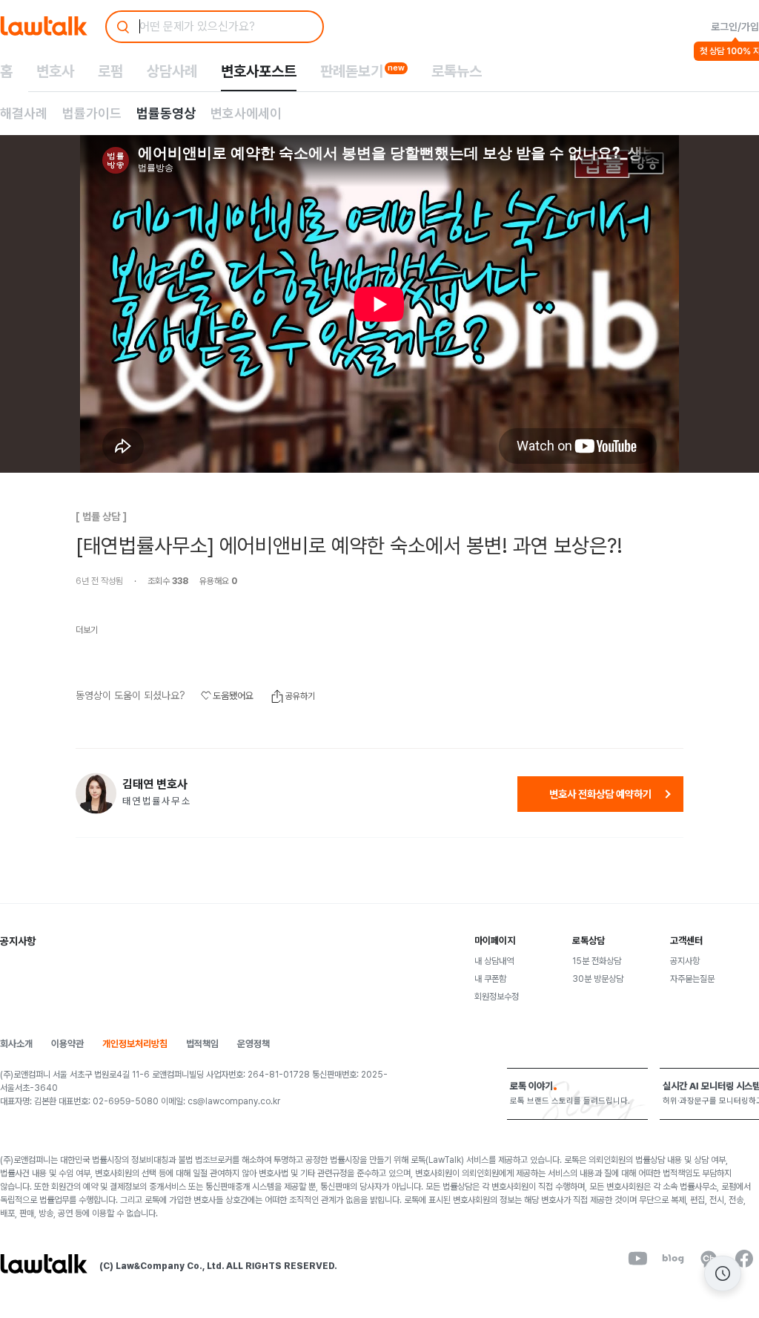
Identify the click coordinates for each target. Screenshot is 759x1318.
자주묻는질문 (692, 979)
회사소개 (16, 1043)
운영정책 (253, 1043)
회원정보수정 (496, 996)
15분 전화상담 (596, 961)
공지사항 (685, 961)
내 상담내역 (494, 961)
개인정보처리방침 (135, 1043)
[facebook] (744, 1258)
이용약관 (67, 1043)
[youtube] (637, 1258)
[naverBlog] (673, 1258)
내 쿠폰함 (490, 979)
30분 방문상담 (597, 979)
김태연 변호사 (155, 784)
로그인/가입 (735, 27)
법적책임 (202, 1043)
